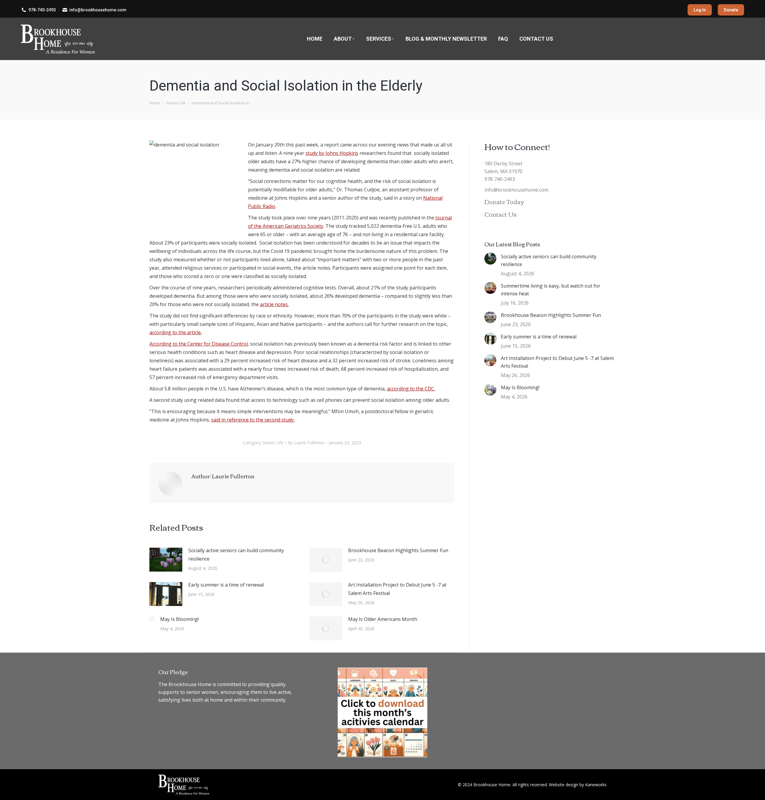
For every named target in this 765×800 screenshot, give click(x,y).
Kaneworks (596, 784)
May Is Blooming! (179, 619)
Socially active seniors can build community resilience (236, 554)
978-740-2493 (42, 9)
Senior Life (273, 442)
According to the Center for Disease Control (198, 344)
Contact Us (500, 213)
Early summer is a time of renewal (226, 584)
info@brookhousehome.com (97, 9)
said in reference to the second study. (253, 419)
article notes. (274, 304)
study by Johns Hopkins (331, 153)
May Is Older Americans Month (382, 619)
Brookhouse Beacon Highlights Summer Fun (398, 550)
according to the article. (175, 332)
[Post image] (165, 560)
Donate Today (504, 201)
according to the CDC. (411, 388)
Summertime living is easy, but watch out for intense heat (550, 290)
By (306, 442)
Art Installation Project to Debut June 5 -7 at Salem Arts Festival (397, 588)
